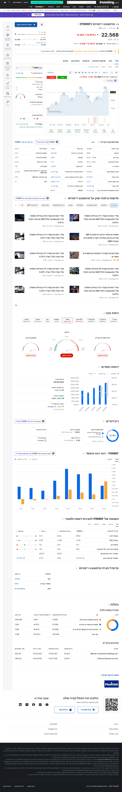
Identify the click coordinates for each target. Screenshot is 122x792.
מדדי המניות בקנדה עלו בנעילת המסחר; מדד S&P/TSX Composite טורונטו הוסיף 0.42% (101, 272)
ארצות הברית (20, 589)
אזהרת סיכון (7, 786)
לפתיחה (79, 558)
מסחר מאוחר (64, 10)
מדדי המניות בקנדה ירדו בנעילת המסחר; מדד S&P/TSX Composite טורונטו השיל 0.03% (101, 219)
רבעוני (109, 459)
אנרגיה (17, 579)
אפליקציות (53, 724)
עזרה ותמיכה (113, 734)
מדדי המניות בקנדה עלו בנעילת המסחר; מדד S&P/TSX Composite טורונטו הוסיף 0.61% (46, 219)
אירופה (24, 10)
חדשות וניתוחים (99, 61)
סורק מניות (106, 10)
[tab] (114, 320)
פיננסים (86, 61)
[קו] (111, 72)
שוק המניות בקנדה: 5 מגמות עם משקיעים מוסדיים (101, 255)
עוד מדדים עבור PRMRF (24, 142)
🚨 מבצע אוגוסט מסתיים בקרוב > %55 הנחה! (47, 2)
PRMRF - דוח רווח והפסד (102, 453)
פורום (65, 61)
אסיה (8, 10)
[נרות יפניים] (116, 72)
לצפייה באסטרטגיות (47, 51)
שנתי (117, 459)
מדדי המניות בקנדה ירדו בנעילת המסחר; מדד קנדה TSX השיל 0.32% (46, 289)
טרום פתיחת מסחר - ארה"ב (78, 10)
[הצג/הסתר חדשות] (70, 72)
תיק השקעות (52, 729)
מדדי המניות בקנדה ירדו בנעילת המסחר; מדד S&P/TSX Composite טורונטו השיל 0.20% (101, 290)
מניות (115, 10)
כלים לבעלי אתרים (50, 734)
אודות (116, 724)
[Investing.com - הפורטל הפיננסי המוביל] (109, 2)
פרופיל (110, 67)
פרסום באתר (113, 729)
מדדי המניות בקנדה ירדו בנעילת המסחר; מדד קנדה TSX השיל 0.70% (46, 255)
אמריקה (30, 10)
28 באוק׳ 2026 (55, 177)
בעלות (103, 67)
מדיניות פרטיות (19, 786)
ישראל (99, 10)
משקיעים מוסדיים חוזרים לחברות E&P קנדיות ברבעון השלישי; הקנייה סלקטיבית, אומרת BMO (101, 237)
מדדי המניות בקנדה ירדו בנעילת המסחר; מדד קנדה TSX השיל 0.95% (46, 270)
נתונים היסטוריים (94, 67)
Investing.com (114, 245)
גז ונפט (17, 574)
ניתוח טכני (75, 61)
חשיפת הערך (21, 34)
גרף (110, 61)
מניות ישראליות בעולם (51, 10)
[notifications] (9, 2)
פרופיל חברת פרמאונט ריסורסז (99, 568)
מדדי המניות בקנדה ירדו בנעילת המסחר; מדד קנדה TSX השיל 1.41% (46, 236)
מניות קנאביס (39, 10)
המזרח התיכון (16, 10)
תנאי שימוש (30, 786)
